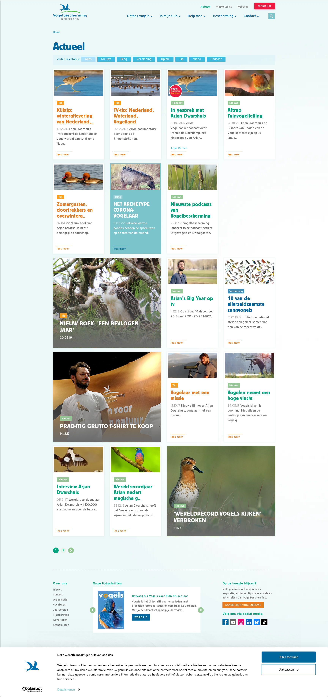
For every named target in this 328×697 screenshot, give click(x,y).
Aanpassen (286, 669)
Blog (124, 59)
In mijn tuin (168, 16)
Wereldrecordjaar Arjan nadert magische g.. (133, 492)
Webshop (242, 6)
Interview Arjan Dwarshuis (73, 489)
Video (197, 59)
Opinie (165, 59)
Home (56, 32)
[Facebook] (225, 622)
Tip (181, 59)
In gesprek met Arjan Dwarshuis (188, 113)
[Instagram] (241, 622)
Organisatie (60, 599)
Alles (88, 59)
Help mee (195, 16)
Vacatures (59, 604)
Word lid (140, 617)
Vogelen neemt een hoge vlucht (249, 395)
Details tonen (66, 689)
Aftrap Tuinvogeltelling (245, 113)
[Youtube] (233, 622)
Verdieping (143, 59)
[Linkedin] (249, 622)
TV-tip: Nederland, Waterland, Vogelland (134, 116)
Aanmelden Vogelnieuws (243, 604)
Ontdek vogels (138, 16)
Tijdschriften (61, 614)
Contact (250, 16)
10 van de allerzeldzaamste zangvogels (246, 304)
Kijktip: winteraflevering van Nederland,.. (75, 116)
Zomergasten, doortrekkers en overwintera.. (75, 210)
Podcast (216, 59)
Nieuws (106, 59)
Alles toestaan (288, 657)
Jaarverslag (60, 609)
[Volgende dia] (201, 622)
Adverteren (60, 619)
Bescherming (223, 16)
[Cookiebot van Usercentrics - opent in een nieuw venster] (32, 689)
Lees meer (63, 154)
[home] (70, 12)
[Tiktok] (264, 622)
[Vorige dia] (92, 622)
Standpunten (61, 624)
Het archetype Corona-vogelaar (132, 210)
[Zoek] (271, 16)
